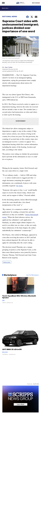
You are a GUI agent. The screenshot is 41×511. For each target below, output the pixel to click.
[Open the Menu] (3, 2)
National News (9, 16)
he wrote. (19, 185)
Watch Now (35, 2)
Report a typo (6, 262)
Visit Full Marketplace (32, 275)
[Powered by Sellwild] (36, 384)
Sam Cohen (8, 67)
